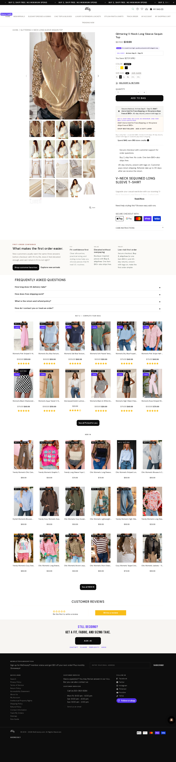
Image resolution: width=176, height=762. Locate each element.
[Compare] (146, 9)
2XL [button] (133, 77)
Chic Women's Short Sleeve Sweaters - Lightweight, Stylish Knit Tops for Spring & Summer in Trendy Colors (101, 566)
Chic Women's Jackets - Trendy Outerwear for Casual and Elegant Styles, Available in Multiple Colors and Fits (152, 566)
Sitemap (13, 716)
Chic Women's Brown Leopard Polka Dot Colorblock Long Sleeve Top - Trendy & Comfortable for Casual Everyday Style (75, 566)
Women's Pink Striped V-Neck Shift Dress (24, 353)
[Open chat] (171, 720)
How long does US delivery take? (30, 287)
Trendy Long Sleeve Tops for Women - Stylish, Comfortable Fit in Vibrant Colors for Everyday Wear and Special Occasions (75, 472)
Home (15, 30)
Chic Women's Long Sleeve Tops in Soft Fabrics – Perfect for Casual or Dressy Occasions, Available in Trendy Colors (49, 566)
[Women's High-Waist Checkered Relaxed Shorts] (127, 394)
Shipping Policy (16, 704)
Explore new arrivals (50, 267)
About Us (14, 694)
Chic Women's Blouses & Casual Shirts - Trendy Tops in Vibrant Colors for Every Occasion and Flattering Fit (152, 472)
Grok (103, 647)
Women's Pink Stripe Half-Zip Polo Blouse (152, 353)
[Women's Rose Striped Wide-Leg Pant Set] (152, 394)
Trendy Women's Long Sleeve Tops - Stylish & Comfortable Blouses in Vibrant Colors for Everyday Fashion (152, 519)
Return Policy (15, 688)
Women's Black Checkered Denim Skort (24, 401)
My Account (15, 697)
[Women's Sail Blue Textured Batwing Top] (75, 347)
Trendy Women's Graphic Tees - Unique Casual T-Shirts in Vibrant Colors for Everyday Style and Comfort (49, 472)
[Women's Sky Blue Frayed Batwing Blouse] (127, 347)
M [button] (120, 77)
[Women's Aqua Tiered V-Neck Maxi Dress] (49, 394)
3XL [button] (138, 77)
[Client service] (137, 9)
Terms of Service (17, 685)
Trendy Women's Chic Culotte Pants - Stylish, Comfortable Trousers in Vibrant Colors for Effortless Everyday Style (24, 472)
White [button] (117, 67)
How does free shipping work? (29, 294)
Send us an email (74, 707)
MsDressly (88, 9)
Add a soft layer (144, 129)
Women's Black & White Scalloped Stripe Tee (101, 401)
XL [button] (128, 77)
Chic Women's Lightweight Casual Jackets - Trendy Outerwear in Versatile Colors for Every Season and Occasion (101, 519)
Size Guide (14, 719)
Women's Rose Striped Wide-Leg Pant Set (152, 401)
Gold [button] (121, 67)
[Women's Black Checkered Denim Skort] (24, 394)
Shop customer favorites (26, 267)
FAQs (108, 679)
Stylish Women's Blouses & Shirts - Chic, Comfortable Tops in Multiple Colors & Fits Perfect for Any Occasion (24, 519)
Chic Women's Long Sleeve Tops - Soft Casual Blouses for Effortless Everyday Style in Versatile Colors (101, 472)
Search (13, 679)
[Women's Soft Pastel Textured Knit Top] (101, 347)
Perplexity (94, 647)
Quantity (120, 89)
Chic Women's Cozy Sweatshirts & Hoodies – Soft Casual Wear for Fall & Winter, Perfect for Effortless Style (75, 519)
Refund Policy (15, 707)
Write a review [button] (110, 612)
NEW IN (88, 434)
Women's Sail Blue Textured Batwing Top (75, 353)
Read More (139, 198)
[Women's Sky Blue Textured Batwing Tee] (49, 347)
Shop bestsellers (126, 129)
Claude (83, 647)
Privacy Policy (15, 682)
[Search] (133, 9)
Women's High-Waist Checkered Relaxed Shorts (127, 401)
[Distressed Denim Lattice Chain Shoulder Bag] (75, 394)
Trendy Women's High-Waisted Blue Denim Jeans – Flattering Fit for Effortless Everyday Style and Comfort (127, 519)
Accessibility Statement (20, 691)
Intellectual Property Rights (21, 701)
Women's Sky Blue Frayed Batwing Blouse (127, 353)
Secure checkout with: (127, 214)
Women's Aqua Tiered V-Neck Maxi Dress (49, 401)
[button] (173, 2)
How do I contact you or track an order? (34, 308)
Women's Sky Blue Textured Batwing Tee (49, 353)
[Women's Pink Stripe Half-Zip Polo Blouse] (152, 347)
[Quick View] (31, 326)
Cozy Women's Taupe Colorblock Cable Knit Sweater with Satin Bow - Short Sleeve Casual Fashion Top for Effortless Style (127, 566)
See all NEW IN (88, 587)
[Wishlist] (142, 9)
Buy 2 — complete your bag (88, 316)
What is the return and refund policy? (33, 301)
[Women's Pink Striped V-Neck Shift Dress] (24, 347)
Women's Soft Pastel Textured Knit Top (101, 353)
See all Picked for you (88, 423)
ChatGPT (74, 647)
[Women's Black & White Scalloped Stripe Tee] (101, 394)
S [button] (116, 77)
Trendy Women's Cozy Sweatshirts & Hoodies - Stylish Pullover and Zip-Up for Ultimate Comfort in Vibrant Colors (24, 566)
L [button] (124, 77)
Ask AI (88, 640)
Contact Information (18, 710)
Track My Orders (17, 713)
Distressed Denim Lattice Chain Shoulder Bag (75, 401)
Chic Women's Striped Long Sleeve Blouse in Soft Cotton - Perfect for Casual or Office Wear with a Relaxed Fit (127, 472)
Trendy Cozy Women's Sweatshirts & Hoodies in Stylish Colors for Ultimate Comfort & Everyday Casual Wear (49, 519)
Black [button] (126, 67)
